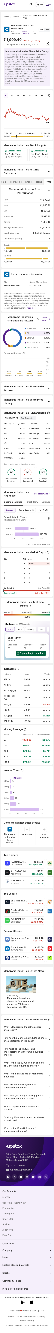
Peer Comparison (27, 418)
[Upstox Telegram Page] (20, 1177)
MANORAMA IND (11, 418)
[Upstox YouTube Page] (33, 1177)
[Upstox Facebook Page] (8, 1177)
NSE (41, 29)
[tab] (16, 182)
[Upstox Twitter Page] (14, 1177)
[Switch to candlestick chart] (49, 95)
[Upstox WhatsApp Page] (46, 1177)
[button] (46, 318)
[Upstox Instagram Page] (39, 1177)
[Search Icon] (32, 4)
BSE (47, 29)
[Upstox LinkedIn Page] (27, 1177)
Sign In (39, 4)
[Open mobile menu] (48, 4)
